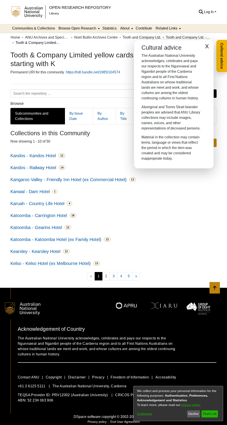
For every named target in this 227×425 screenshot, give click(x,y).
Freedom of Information (130, 377)
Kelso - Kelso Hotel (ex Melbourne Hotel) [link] (50, 263)
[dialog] (178, 403)
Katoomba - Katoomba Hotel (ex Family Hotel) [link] (55, 239)
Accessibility (165, 377)
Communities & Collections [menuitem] (33, 28)
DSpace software (87, 417)
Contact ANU (28, 377)
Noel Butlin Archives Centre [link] (96, 37)
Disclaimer (77, 377)
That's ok (210, 413)
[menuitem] (79, 28)
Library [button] (54, 13)
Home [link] (15, 37)
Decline (193, 413)
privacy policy (190, 405)
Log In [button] (209, 12)
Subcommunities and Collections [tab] (31, 116)
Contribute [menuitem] (144, 28)
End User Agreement (125, 421)
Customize (144, 413)
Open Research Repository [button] (80, 7)
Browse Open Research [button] (77, 28)
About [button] (124, 28)
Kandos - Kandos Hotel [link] (33, 155)
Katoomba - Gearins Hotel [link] (36, 227)
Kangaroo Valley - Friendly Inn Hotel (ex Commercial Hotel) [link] (68, 179)
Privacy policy (97, 421)
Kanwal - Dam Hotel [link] (30, 191)
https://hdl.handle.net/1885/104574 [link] (93, 72)
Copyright (54, 377)
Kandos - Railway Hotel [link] (33, 167)
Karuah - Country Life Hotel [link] (37, 203)
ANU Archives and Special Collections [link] (47, 37)
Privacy (98, 377)
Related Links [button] (166, 28)
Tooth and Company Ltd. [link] (142, 37)
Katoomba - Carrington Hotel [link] (38, 215)
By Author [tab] (103, 116)
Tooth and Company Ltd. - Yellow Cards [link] (188, 37)
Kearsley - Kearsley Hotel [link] (35, 251)
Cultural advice (222, 56)
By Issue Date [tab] (76, 116)
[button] (201, 12)
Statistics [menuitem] (109, 28)
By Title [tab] (123, 116)
